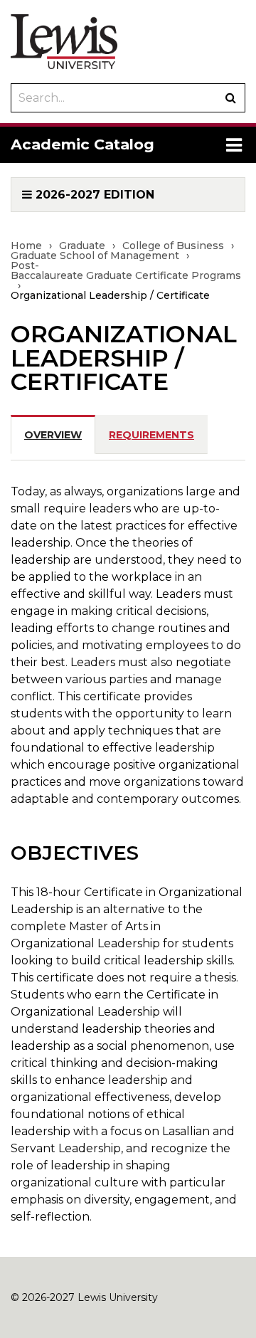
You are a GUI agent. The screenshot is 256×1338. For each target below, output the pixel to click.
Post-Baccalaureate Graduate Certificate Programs (126, 270)
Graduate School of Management (95, 255)
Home (26, 246)
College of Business (173, 246)
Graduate (82, 246)
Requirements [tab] (151, 434)
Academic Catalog (82, 144)
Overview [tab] (53, 434)
